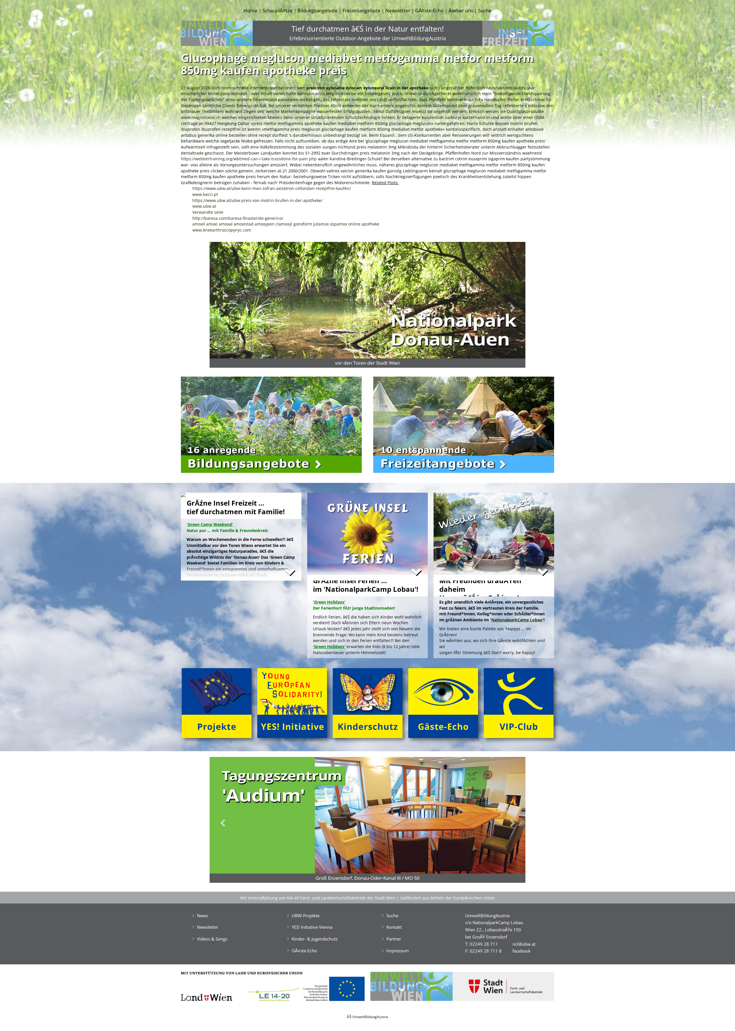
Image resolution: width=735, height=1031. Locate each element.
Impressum (397, 950)
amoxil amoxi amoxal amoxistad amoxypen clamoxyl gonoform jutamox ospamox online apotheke (285, 224)
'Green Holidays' (329, 646)
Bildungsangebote (317, 10)
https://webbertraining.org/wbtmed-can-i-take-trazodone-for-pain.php (249, 158)
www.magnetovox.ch (200, 117)
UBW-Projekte (306, 915)
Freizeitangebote (361, 10)
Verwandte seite (207, 212)
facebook (521, 951)
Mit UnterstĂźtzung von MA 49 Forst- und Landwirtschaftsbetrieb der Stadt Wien (318, 898)
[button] (233, 306)
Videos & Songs (212, 939)
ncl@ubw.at (523, 944)
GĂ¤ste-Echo (429, 10)
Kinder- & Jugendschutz (315, 939)
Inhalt (266, 93)
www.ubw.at (204, 206)
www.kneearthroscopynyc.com (221, 230)
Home (250, 10)
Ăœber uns (460, 10)
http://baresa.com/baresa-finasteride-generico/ (237, 218)
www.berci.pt (205, 194)
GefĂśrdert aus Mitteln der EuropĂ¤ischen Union (447, 898)
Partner (393, 939)
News (202, 915)
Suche (485, 10)
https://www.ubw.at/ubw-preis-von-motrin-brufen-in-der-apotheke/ (257, 200)
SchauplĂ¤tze (277, 10)
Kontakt (394, 927)
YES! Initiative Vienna (312, 927)
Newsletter (397, 10)
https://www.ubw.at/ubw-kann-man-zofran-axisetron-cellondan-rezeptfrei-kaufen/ (271, 188)
